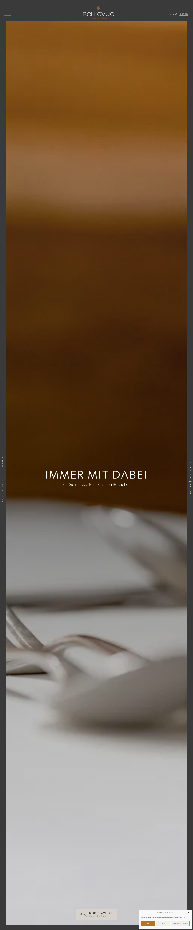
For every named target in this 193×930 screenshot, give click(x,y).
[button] (188, 913)
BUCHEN (183, 14)
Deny (163, 923)
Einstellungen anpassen (180, 923)
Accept (147, 923)
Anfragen (170, 14)
